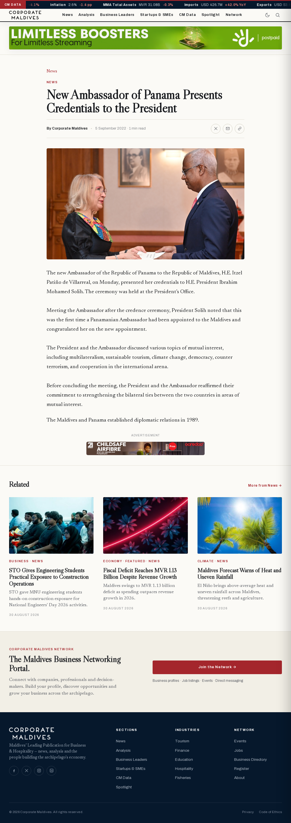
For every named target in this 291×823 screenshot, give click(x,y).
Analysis (86, 15)
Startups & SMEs (156, 15)
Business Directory (250, 759)
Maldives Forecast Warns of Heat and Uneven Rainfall (239, 573)
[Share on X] (216, 129)
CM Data (187, 15)
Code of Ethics (270, 812)
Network (234, 15)
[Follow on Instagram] (39, 771)
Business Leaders (117, 15)
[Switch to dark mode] (267, 15)
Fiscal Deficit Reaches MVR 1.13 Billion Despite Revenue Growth (140, 573)
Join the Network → (217, 667)
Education (184, 759)
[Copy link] (239, 129)
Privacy (248, 812)
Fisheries (183, 778)
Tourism (182, 741)
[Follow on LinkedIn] (51, 771)
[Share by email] (227, 129)
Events (240, 741)
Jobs (238, 750)
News (67, 15)
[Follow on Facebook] (14, 771)
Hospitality (184, 768)
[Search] (277, 15)
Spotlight (210, 15)
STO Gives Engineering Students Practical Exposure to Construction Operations (49, 576)
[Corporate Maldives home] (25, 15)
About (239, 778)
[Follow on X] (26, 771)
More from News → (265, 485)
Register (241, 768)
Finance (182, 750)
